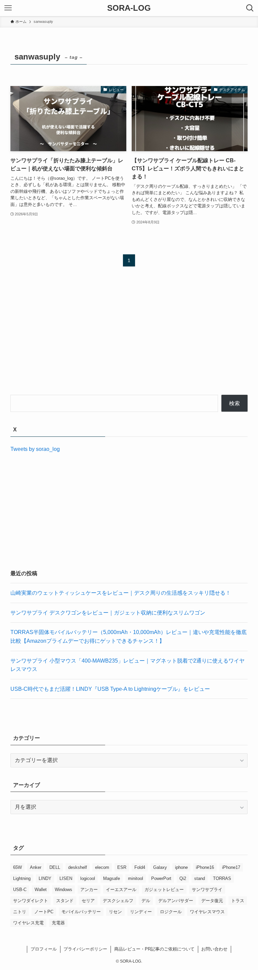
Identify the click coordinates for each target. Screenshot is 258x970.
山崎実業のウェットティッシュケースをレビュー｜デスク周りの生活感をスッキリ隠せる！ (120, 593)
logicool (87, 878)
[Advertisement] (129, 337)
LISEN (65, 878)
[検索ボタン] (250, 8)
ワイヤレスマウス (207, 911)
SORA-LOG (129, 8)
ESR (121, 867)
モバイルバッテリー (81, 911)
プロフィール (44, 949)
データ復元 (212, 900)
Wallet (41, 889)
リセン (115, 911)
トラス (237, 900)
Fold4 (139, 867)
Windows (63, 889)
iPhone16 (205, 867)
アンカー (89, 889)
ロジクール (171, 911)
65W (17, 867)
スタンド (65, 900)
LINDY (45, 878)
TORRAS (222, 878)
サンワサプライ (207, 889)
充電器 (58, 922)
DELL (54, 867)
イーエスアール (121, 889)
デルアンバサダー (175, 900)
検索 (234, 403)
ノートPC (43, 911)
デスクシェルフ (118, 900)
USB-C (20, 889)
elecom (102, 867)
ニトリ (19, 911)
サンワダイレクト (30, 900)
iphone (181, 867)
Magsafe (111, 878)
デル (145, 900)
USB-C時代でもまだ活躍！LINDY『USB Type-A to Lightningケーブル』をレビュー (110, 689)
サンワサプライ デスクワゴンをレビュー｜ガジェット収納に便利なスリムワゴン (107, 613)
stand (199, 878)
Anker (35, 867)
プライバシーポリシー (85, 949)
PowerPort (161, 878)
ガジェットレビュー (164, 889)
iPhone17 (231, 867)
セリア (88, 900)
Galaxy (160, 867)
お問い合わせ (214, 949)
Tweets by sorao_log (35, 449)
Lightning (22, 878)
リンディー (141, 911)
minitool (135, 878)
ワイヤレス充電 (28, 922)
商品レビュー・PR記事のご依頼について (154, 949)
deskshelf (77, 867)
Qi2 (182, 878)
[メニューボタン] (8, 8)
